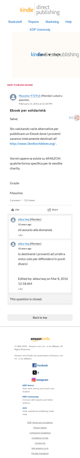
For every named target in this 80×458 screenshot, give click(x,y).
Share (55, 209)
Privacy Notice (40, 427)
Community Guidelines (40, 433)
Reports (33, 21)
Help (68, 21)
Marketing (52, 21)
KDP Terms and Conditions (40, 422)
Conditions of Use (40, 438)
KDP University (40, 29)
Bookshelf (15, 21)
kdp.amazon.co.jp (40, 448)
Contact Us (40, 443)
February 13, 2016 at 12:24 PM (35, 103)
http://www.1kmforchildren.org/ (32, 143)
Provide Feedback (40, 453)
